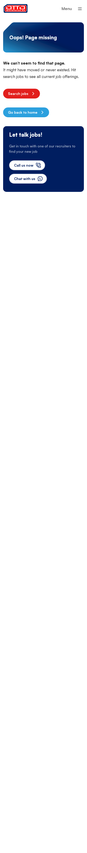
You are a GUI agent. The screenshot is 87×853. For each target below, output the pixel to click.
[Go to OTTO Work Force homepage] (16, 8)
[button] (21, 94)
